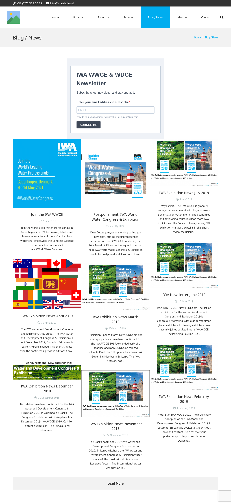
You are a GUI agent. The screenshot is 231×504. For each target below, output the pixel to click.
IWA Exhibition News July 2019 (184, 192)
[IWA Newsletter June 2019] (184, 264)
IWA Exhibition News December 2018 (47, 388)
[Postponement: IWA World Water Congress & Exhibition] (115, 173)
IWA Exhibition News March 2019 (115, 319)
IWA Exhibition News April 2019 (47, 316)
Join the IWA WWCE (47, 214)
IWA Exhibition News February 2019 (184, 399)
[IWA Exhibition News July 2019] (184, 162)
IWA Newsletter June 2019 (184, 294)
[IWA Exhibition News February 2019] (184, 366)
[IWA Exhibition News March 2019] (115, 286)
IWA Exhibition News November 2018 (115, 426)
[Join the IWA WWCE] (47, 173)
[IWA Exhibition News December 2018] (47, 370)
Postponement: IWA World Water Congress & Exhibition (115, 217)
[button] (221, 17)
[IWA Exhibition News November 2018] (115, 393)
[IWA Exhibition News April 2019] (47, 284)
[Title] (13, 17)
